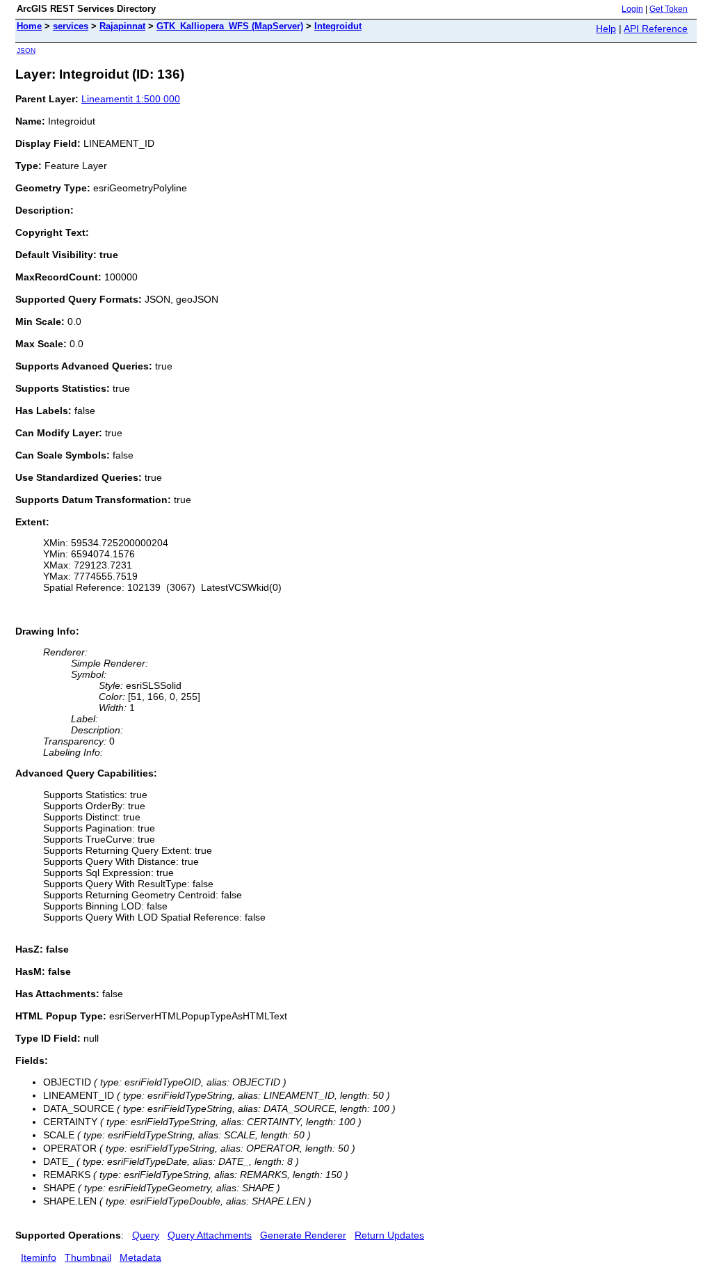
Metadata (140, 1257)
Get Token (668, 9)
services (70, 26)
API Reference (656, 28)
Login (632, 9)
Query (145, 1235)
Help (606, 28)
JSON (26, 50)
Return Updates (389, 1235)
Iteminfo (38, 1257)
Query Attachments (210, 1235)
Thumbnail (88, 1257)
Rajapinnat (122, 26)
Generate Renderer (303, 1235)
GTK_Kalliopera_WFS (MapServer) (229, 26)
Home (29, 26)
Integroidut (338, 26)
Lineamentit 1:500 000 (130, 98)
